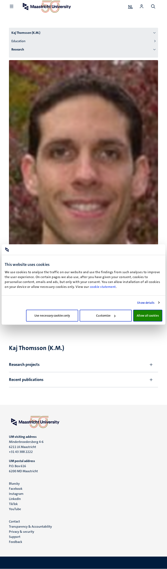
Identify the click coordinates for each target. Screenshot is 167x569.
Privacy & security (21, 531)
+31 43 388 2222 (21, 452)
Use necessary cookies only (52, 316)
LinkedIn (15, 499)
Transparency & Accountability (30, 526)
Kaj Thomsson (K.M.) (25, 33)
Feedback (15, 542)
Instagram (16, 494)
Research (17, 49)
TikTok (13, 504)
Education (18, 41)
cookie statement (103, 287)
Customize (103, 316)
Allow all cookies (148, 316)
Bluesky (14, 483)
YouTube (15, 509)
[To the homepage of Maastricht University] (83, 422)
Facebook (15, 488)
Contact (14, 521)
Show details (145, 303)
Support (14, 537)
